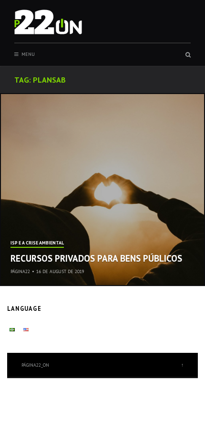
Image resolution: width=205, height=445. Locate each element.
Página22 (20, 271)
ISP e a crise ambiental (37, 243)
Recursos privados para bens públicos (96, 258)
